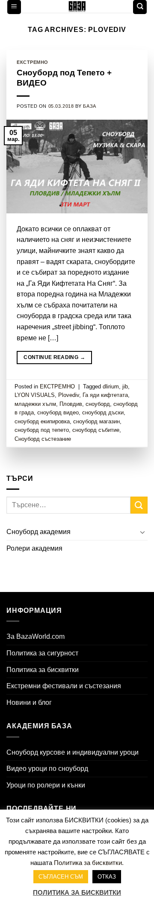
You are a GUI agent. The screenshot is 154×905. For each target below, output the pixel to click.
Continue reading (54, 357)
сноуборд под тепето (42, 430)
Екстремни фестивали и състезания (63, 686)
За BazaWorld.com (35, 636)
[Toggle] (142, 532)
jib (125, 386)
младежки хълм (35, 404)
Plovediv (68, 395)
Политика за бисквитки (42, 669)
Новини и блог (29, 702)
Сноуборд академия (38, 531)
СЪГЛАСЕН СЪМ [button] (60, 876)
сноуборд (98, 404)
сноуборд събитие (95, 430)
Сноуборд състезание (43, 439)
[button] (14, 7)
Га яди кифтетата (105, 395)
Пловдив (70, 404)
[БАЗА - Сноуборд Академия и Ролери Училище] (77, 6)
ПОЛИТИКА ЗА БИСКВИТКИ (77, 892)
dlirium (111, 386)
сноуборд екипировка (42, 421)
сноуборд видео (58, 412)
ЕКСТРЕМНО (32, 62)
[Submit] (139, 505)
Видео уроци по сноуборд (47, 768)
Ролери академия (34, 548)
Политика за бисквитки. (89, 862)
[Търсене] (140, 7)
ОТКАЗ (107, 876)
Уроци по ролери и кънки (45, 785)
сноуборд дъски (103, 412)
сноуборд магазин (96, 421)
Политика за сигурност (42, 653)
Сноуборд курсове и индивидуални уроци (72, 752)
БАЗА (89, 106)
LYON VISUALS (35, 395)
